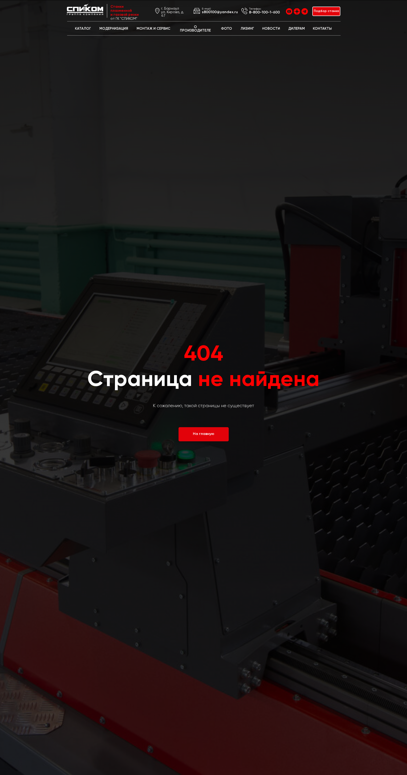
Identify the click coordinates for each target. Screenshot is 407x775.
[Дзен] (297, 11)
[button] (326, 11)
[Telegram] (305, 11)
